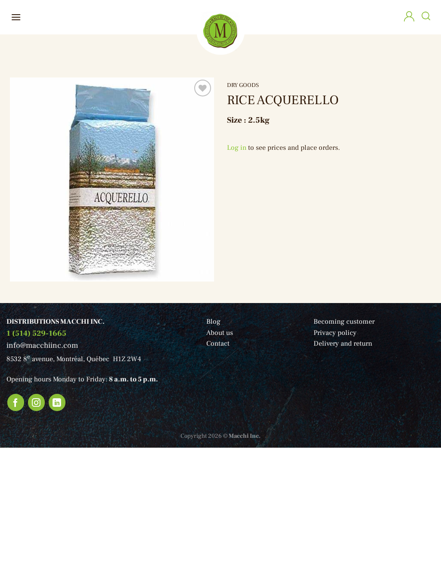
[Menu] (16, 17)
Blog (213, 321)
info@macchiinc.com (42, 345)
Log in (236, 147)
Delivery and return (343, 343)
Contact (218, 343)
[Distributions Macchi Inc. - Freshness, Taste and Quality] (220, 30)
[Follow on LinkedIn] (57, 402)
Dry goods (243, 85)
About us (219, 332)
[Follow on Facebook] (16, 402)
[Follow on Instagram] (36, 402)
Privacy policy (335, 332)
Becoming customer (344, 321)
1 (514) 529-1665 (36, 333)
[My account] (409, 17)
